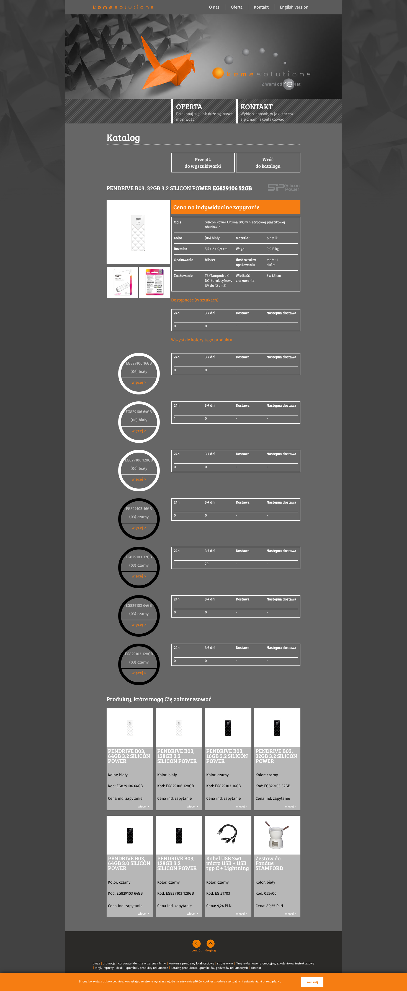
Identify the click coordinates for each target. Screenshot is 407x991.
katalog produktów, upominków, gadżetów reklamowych (209, 967)
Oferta (237, 7)
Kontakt (261, 7)
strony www (225, 963)
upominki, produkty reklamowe (146, 967)
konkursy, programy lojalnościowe (191, 963)
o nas (96, 963)
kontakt (256, 967)
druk (119, 967)
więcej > (139, 382)
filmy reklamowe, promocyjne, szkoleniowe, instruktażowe (275, 963)
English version (294, 7)
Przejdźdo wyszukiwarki (203, 162)
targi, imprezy (104, 967)
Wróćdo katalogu (268, 162)
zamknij (312, 982)
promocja (109, 963)
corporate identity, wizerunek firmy (142, 963)
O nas (214, 7)
